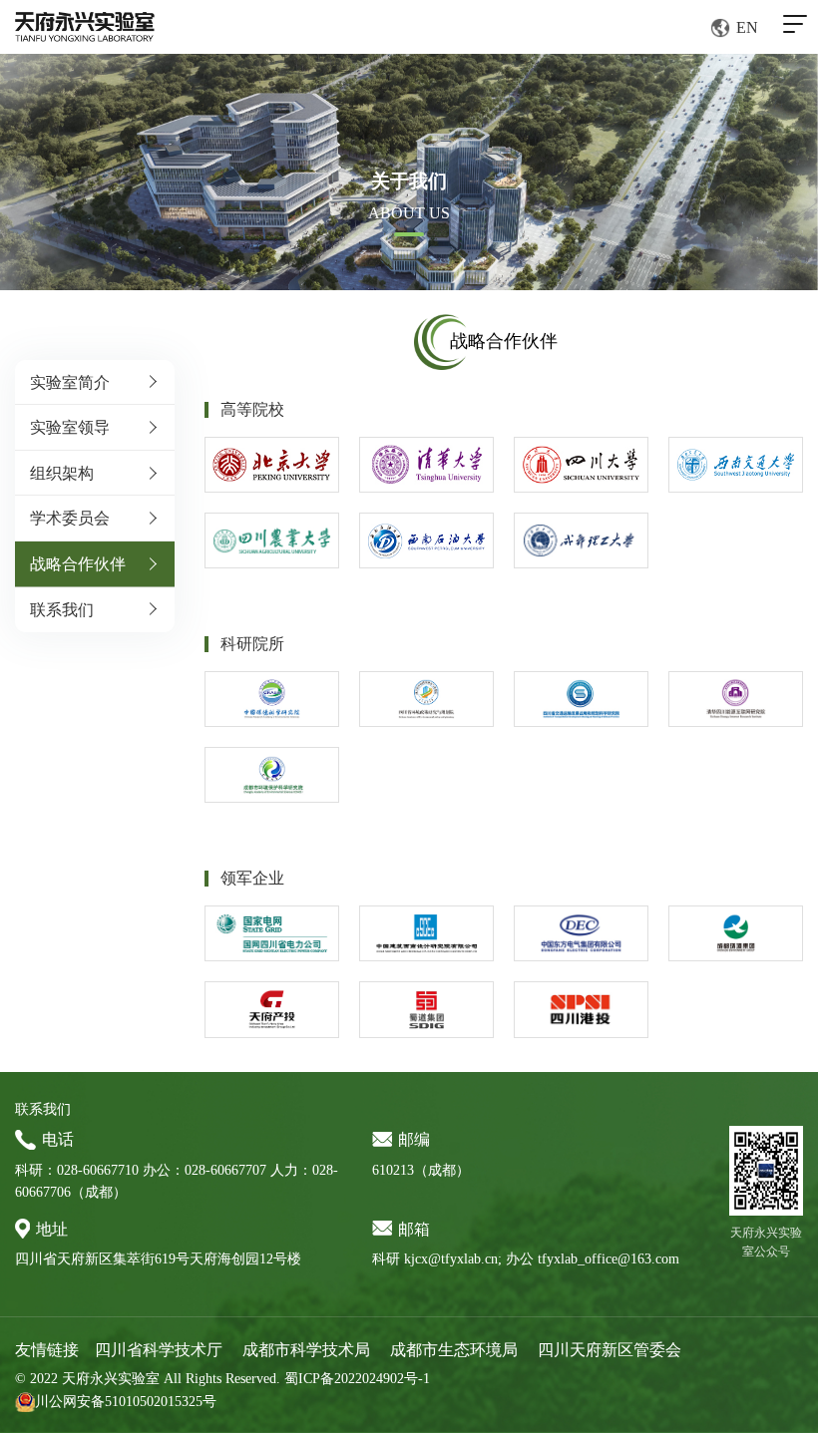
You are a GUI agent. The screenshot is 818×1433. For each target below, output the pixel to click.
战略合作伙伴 (78, 563)
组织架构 (62, 473)
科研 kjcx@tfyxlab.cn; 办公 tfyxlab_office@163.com (525, 1259)
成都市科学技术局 (306, 1349)
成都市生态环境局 (454, 1349)
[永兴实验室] (85, 27)
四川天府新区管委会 (609, 1349)
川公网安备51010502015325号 (125, 1401)
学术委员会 (70, 518)
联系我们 (62, 609)
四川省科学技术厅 (158, 1349)
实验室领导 (70, 427)
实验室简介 (70, 382)
